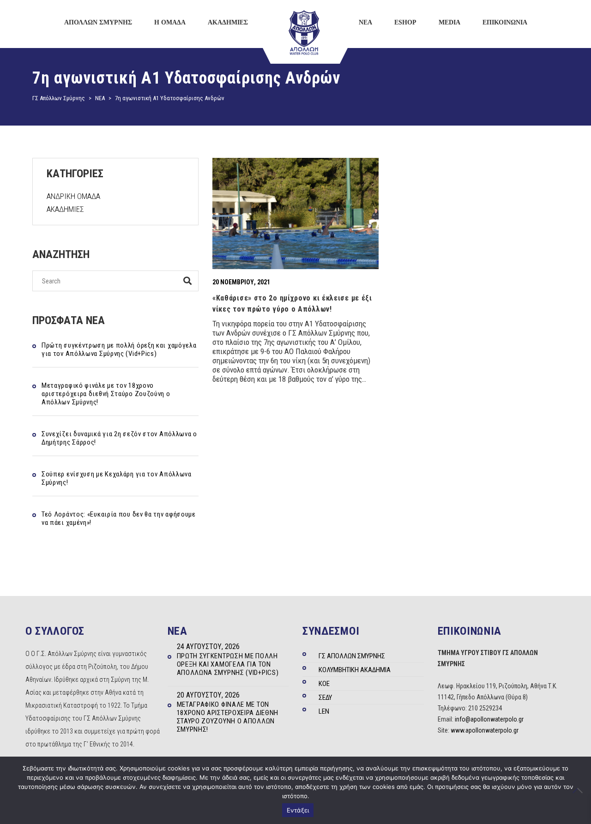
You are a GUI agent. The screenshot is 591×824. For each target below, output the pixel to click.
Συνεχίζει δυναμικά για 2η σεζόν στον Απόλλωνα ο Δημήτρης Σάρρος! (119, 438)
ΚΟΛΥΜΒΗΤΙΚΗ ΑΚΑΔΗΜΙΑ (355, 670)
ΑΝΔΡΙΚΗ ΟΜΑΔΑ (73, 196)
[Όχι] (579, 790)
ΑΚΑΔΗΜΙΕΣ (65, 209)
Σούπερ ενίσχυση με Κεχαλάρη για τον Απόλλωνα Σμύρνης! (117, 478)
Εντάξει (298, 810)
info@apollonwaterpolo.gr (489, 719)
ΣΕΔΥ (325, 697)
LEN (324, 711)
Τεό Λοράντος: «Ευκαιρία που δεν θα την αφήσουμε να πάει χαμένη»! (119, 518)
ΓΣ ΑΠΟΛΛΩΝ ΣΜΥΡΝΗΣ (352, 656)
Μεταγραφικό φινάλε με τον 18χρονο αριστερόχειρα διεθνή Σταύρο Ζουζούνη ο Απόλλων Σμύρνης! (106, 393)
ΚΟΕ (324, 684)
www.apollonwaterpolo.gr (485, 730)
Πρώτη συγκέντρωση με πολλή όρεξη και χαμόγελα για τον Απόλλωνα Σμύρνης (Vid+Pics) (119, 349)
